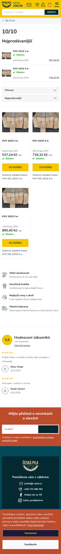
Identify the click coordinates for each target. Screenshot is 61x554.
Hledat (51, 12)
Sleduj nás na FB (33, 494)
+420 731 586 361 (33, 489)
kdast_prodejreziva (33, 500)
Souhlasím (30, 544)
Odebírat (48, 429)
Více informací (35, 525)
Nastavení (31, 533)
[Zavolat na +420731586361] (37, 4)
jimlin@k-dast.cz (33, 483)
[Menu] (56, 4)
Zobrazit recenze (22, 345)
